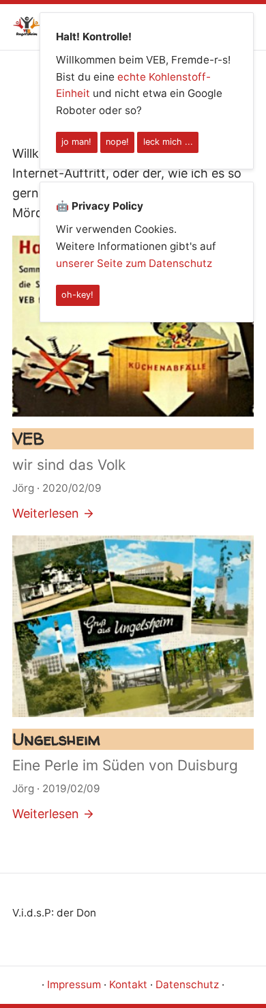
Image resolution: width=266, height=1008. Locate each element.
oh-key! (77, 295)
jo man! (76, 142)
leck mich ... (168, 142)
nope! (117, 142)
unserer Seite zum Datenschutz (134, 263)
